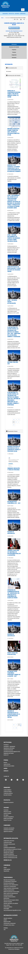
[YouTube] (6, 779)
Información (14, 44)
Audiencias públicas (8, 907)
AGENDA (5, 768)
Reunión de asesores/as (11, 532)
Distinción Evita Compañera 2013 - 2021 (13, 502)
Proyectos (14, 49)
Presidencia (6, 744)
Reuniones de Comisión (14, 47)
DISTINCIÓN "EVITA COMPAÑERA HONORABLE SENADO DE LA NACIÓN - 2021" (13, 673)
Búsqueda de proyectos (9, 802)
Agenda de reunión (14, 28)
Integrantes (14, 55)
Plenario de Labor (7, 811)
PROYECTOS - (12, 13)
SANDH (5, 920)
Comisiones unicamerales (9, 828)
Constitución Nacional (8, 750)
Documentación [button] (12, 68)
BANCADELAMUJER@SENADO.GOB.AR (14, 31)
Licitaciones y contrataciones (10, 886)
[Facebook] (23, 779)
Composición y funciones (9, 840)
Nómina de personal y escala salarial (11, 891)
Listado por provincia (8, 793)
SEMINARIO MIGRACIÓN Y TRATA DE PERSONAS (13, 469)
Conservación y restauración (10, 923)
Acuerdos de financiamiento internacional (9, 897)
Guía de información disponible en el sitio (12, 910)
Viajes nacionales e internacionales (11, 888)
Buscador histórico (8, 795)
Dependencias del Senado (9, 748)
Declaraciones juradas (8, 895)
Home (2, 17)
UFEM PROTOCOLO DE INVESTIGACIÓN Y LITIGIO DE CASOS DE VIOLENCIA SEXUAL (14, 269)
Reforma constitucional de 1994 (10, 857)
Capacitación (6, 871)
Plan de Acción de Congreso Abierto (11, 900)
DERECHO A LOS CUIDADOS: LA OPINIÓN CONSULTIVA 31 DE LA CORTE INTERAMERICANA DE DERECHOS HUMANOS (14, 168)
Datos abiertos (7, 905)
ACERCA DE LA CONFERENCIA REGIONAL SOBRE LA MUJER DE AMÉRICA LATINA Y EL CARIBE (13, 94)
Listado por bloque (8, 791)
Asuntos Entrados (7, 813)
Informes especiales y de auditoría (11, 903)
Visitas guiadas (7, 869)
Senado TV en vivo (7, 820)
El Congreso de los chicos (9, 925)
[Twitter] (17, 779)
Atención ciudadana (8, 918)
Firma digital (6, 908)
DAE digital (6, 815)
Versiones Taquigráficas (9, 816)
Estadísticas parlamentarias (9, 847)
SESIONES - (17, 13)
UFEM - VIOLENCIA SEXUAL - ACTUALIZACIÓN (12, 301)
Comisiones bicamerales (9, 829)
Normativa (14, 57)
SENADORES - (6, 13)
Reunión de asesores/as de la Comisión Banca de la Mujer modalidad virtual (13, 714)
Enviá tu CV (6, 755)
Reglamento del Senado (9, 753)
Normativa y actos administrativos (11, 885)
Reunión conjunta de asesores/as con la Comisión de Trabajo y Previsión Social (14, 449)
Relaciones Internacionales (9, 844)
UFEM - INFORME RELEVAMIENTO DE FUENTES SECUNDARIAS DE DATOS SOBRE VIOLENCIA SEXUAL (13, 238)
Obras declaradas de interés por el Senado (12, 849)
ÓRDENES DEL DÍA (8, 860)
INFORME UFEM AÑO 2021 (12, 363)
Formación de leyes (8, 842)
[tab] (14, 67)
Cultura (5, 867)
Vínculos (14, 52)
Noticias (5, 762)
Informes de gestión (8, 901)
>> (13, 424)
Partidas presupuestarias (9, 890)
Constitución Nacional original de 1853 (12, 751)
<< (13, 419)
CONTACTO (6, 771)
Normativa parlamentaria (9, 883)
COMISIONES (22, 13)
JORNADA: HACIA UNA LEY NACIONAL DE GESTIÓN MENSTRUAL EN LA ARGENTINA (14, 552)
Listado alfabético (7, 790)
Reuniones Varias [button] (12, 431)
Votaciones (6, 810)
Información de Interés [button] (14, 75)
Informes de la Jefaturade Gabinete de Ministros (9, 853)
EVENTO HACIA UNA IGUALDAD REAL (12, 653)
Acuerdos (6, 845)
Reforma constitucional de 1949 (10, 856)
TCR (4, 929)
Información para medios (9, 766)
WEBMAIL (6, 928)
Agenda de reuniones (8, 831)
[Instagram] (11, 779)
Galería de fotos (7, 764)
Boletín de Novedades (8, 818)
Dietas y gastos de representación (11, 893)
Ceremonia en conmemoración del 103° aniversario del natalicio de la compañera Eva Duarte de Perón (13, 594)
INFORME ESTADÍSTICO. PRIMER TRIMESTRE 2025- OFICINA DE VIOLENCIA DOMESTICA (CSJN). (13, 132)
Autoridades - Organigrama (9, 746)
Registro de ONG (7, 921)
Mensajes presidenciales (9, 851)
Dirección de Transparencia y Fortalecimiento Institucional (10, 880)
